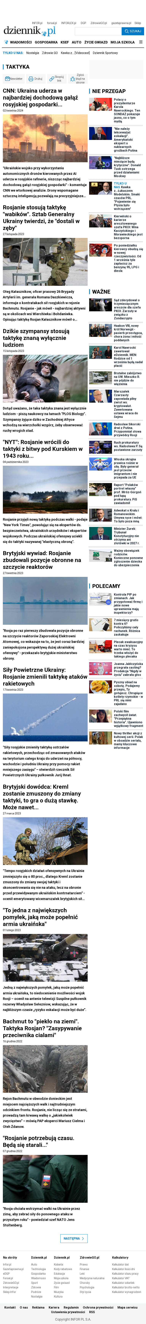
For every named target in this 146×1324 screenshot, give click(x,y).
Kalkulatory (120, 1257)
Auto (34, 1264)
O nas (24, 1307)
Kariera (54, 1307)
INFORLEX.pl (68, 23)
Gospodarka (38, 1273)
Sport (34, 1282)
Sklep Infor (9, 1291)
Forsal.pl (8, 1278)
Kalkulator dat (120, 1264)
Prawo (84, 1264)
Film (56, 1287)
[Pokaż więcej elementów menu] (140, 42)
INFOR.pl (37, 23)
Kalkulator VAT (121, 1278)
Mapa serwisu (127, 1307)
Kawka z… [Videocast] (75, 53)
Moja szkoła (61, 1278)
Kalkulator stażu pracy (125, 1273)
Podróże (36, 1291)
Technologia (38, 1269)
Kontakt (10, 1307)
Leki (82, 1273)
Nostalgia (32, 53)
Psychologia (87, 1287)
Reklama (38, 1307)
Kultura (58, 1296)
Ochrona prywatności (98, 1307)
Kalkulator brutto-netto (126, 1287)
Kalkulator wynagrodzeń (126, 1291)
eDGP (6, 1273)
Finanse (84, 1269)
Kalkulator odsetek (123, 1282)
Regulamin (71, 1307)
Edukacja (59, 1273)
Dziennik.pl (39, 1257)
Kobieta (58, 1264)
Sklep (138, 23)
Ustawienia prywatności (68, 1312)
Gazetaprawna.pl (13, 1269)
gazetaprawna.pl (121, 23)
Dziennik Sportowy (105, 53)
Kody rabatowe (63, 1269)
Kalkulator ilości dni (123, 1269)
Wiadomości (38, 1278)
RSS (92, 1312)
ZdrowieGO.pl (99, 23)
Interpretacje (10, 1287)
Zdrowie (36, 1287)
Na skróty (10, 1257)
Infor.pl (7, 1264)
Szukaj (135, 31)
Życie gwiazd (62, 1282)
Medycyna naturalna (92, 1278)
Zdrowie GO (50, 53)
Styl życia (85, 1291)
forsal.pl (52, 23)
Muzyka (58, 1291)
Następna (72, 1238)
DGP (83, 23)
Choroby (85, 1282)
